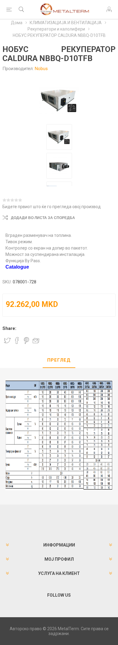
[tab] (59, 360)
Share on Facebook (17, 340)
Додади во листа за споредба (43, 218)
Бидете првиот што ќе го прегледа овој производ (51, 206)
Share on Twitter (7, 340)
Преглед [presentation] (59, 360)
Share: (9, 328)
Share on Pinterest (26, 340)
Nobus (41, 68)
